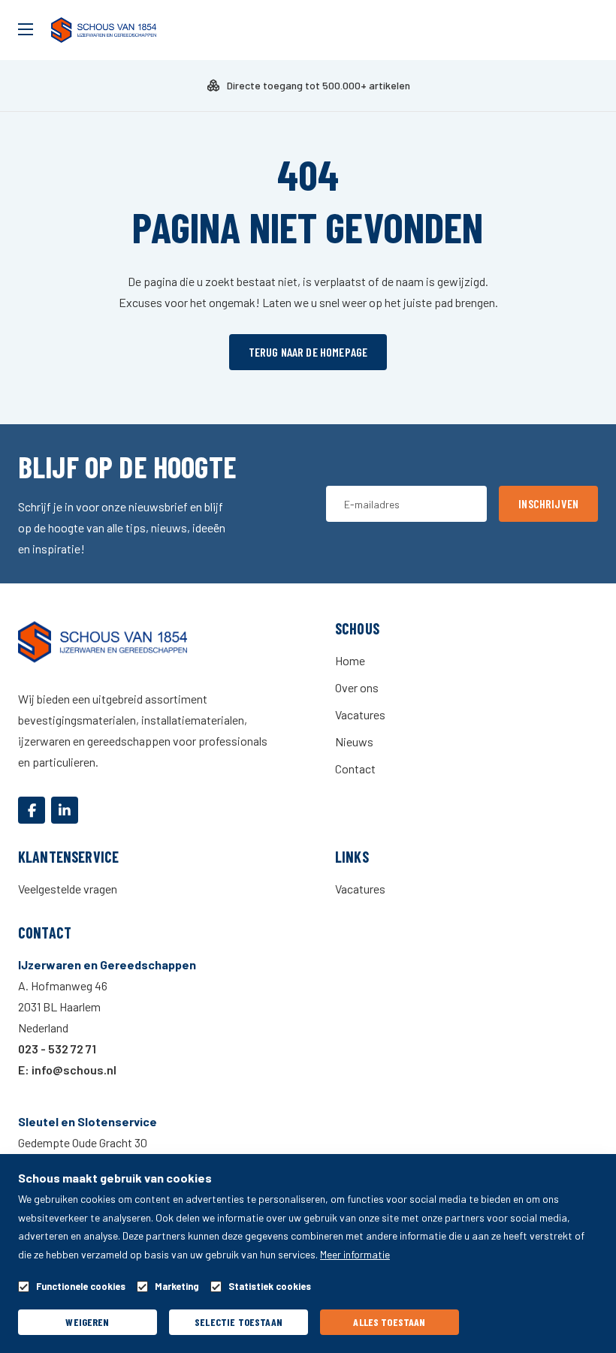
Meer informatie (355, 1254)
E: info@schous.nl (67, 1069)
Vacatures (360, 714)
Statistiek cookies (269, 1286)
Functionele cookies (80, 1286)
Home (350, 660)
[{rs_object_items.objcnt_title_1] (31, 810)
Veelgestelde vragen (67, 888)
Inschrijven (548, 503)
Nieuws (354, 741)
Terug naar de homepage (308, 352)
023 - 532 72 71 (57, 1048)
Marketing (177, 1286)
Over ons (357, 687)
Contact (355, 768)
